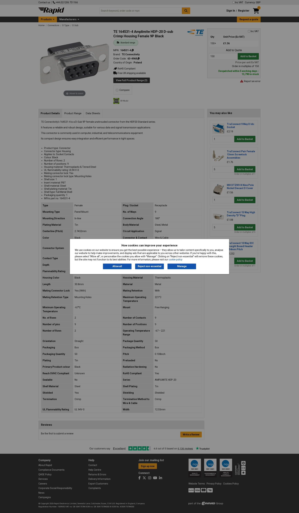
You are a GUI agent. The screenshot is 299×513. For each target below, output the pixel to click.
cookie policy (175, 259)
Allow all (117, 266)
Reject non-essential (149, 266)
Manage (182, 266)
